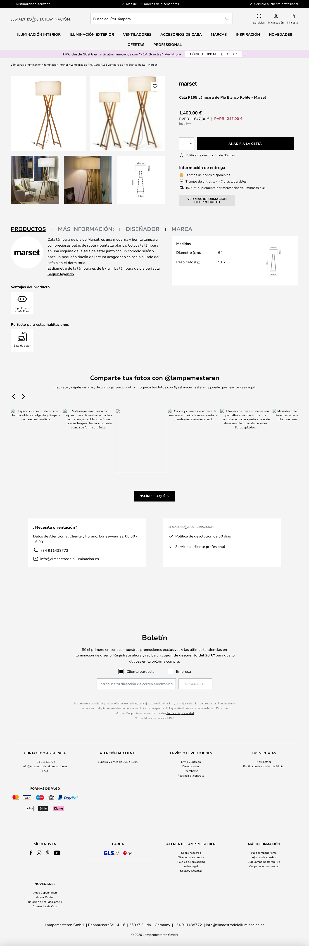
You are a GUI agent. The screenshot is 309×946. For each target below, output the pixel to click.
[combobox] (161, 18)
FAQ (45, 770)
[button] (35, 180)
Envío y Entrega (191, 761)
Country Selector (191, 870)
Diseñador (142, 228)
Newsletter (264, 761)
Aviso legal (191, 866)
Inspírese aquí (152, 496)
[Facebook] (31, 853)
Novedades (280, 34)
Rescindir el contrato (191, 775)
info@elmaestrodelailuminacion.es (69, 558)
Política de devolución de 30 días (264, 766)
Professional (167, 44)
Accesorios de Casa (45, 906)
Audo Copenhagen (45, 892)
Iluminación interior (55, 64)
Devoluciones (191, 766)
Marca (181, 228)
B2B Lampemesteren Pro (264, 861)
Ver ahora (173, 54)
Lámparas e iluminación (26, 64)
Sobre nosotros (191, 852)
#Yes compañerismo (264, 852)
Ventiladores (137, 34)
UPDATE (213, 54)
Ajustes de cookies (264, 857)
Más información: (86, 228)
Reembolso (191, 770)
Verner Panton (45, 897)
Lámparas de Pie (81, 64)
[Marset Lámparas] (203, 83)
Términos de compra (191, 857)
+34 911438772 (54, 550)
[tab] (31, 229)
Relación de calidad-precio (45, 901)
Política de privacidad (180, 713)
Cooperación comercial (264, 866)
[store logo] (40, 18)
